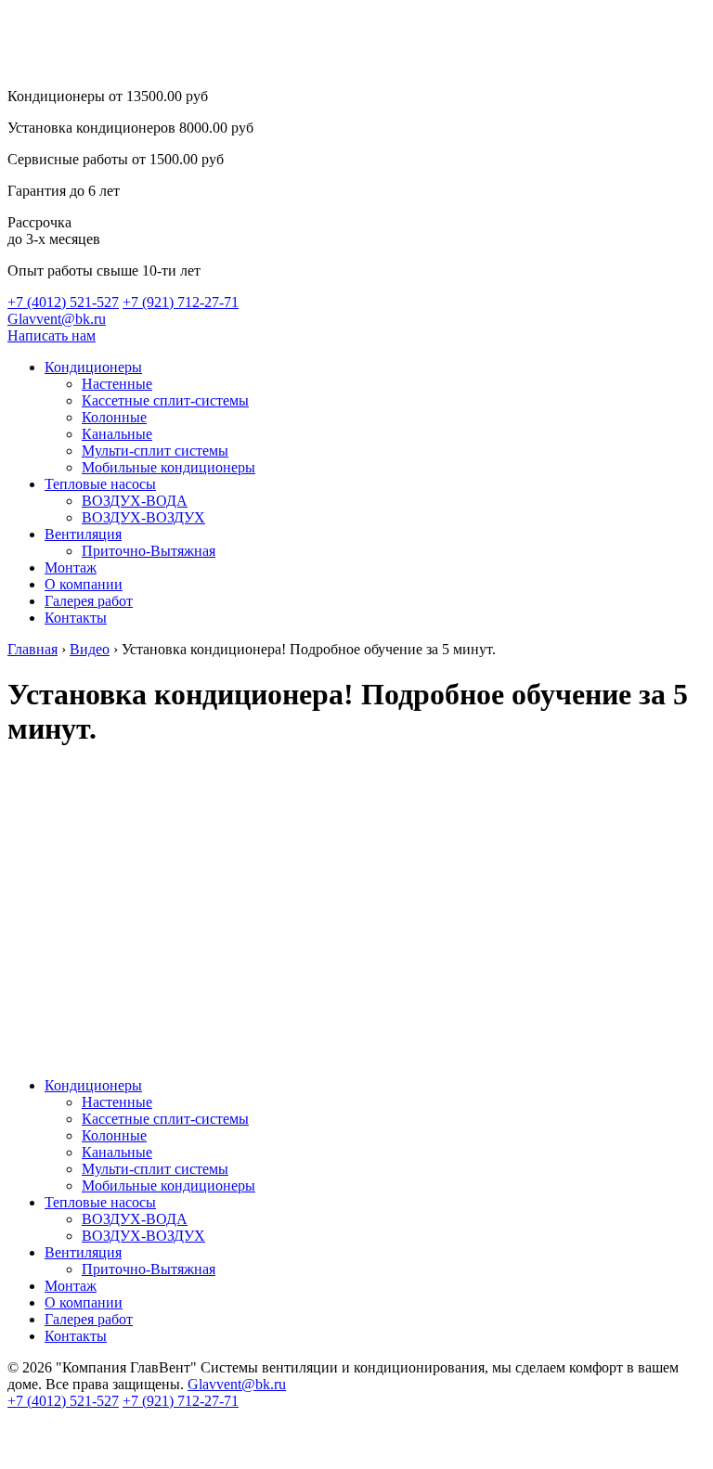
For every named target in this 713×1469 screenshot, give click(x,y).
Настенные (117, 384)
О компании (84, 584)
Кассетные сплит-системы (165, 400)
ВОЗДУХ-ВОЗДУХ (143, 517)
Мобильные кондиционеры (168, 467)
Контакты (76, 617)
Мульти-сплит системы (155, 450)
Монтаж (71, 567)
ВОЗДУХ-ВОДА (135, 501)
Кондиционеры (93, 367)
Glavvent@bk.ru (56, 319)
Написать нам (51, 335)
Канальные (117, 434)
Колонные (114, 417)
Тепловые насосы (100, 484)
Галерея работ (89, 601)
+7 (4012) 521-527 (63, 302)
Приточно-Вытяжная (148, 551)
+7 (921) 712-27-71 (181, 302)
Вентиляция (83, 534)
